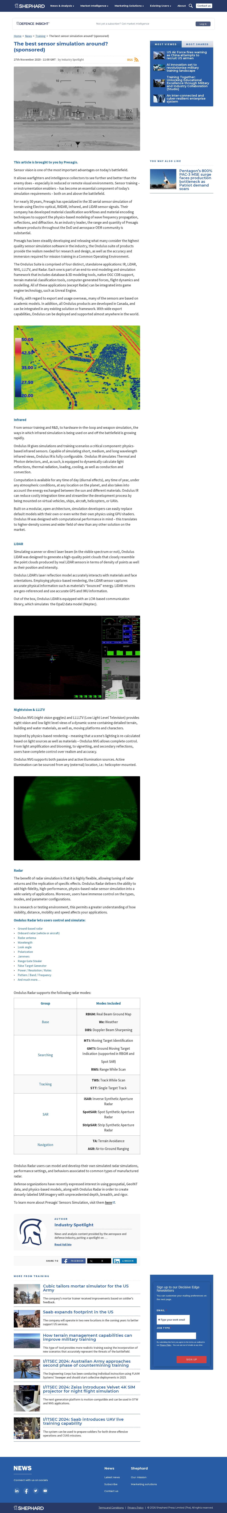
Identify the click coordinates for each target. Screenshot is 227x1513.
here (108, 1202)
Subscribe (110, 1484)
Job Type (164, 1328)
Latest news (112, 1477)
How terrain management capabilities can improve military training (87, 1337)
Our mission (138, 1477)
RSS (130, 60)
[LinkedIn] (17, 1491)
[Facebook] (26, 1491)
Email (162, 1310)
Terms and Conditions (111, 1507)
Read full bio (63, 1244)
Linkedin (128, 1260)
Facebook (77, 1260)
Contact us (204, 5)
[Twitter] (36, 1491)
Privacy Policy (165, 1345)
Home (17, 36)
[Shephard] (30, 6)
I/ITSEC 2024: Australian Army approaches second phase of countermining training (87, 1363)
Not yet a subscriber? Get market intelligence (122, 23)
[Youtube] (45, 1491)
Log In (203, 24)
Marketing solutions (144, 1484)
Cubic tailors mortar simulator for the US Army (86, 1288)
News (28, 36)
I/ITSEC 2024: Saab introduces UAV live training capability (83, 1421)
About (181, 5)
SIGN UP (191, 1359)
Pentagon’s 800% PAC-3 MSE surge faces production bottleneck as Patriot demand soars (195, 180)
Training (40, 36)
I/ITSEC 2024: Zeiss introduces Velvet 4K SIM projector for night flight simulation (89, 1389)
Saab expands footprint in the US (78, 1312)
